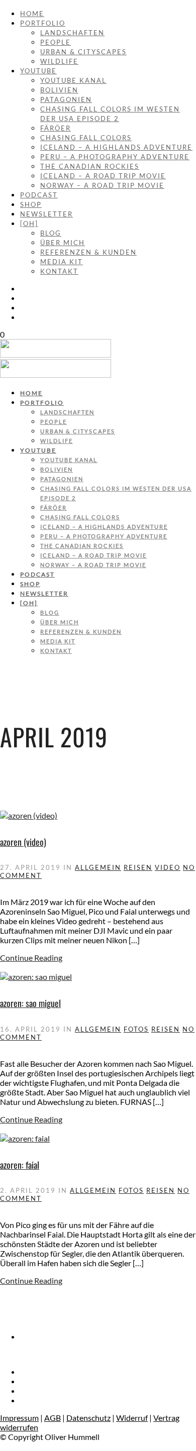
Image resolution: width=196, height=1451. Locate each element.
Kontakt (59, 271)
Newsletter (46, 214)
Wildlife (59, 61)
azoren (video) (23, 841)
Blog (50, 233)
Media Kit (61, 262)
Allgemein (98, 867)
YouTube (38, 71)
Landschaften (72, 33)
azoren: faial (19, 1164)
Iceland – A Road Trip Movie (103, 176)
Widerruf (132, 1417)
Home (32, 14)
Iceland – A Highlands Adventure (116, 147)
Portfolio (42, 23)
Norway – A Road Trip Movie (102, 185)
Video (167, 867)
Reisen (138, 867)
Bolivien (59, 90)
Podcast (39, 195)
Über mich (62, 243)
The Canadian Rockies (89, 166)
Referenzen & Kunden (88, 252)
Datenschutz (88, 1417)
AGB (52, 1417)
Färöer (55, 128)
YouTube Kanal (73, 80)
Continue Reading (31, 957)
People (55, 42)
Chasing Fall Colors (86, 138)
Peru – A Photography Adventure (114, 157)
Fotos (136, 1029)
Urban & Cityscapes (83, 52)
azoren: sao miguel (30, 1003)
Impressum (19, 1417)
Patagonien (66, 99)
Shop (31, 204)
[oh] (29, 223)
